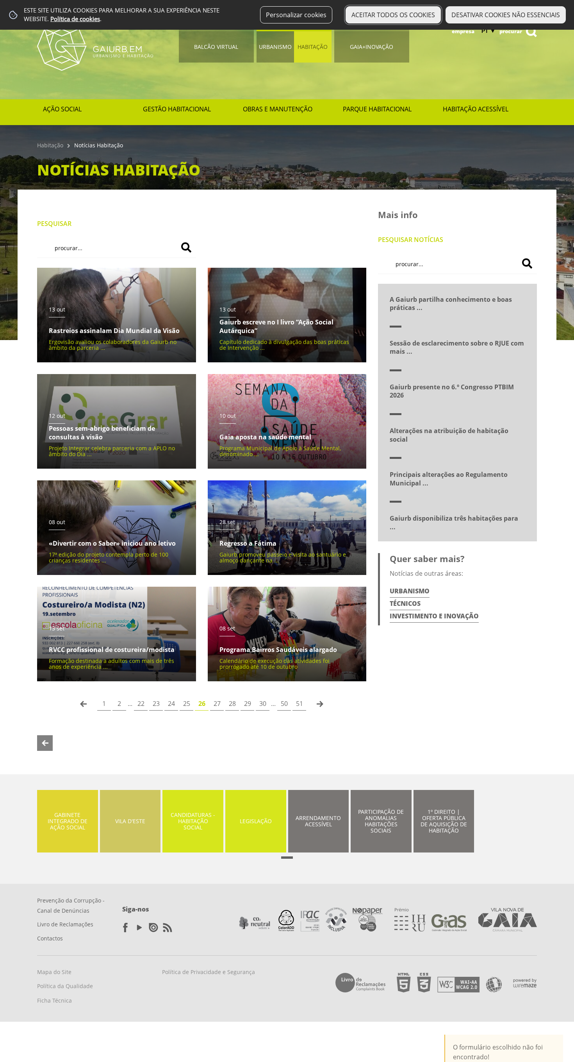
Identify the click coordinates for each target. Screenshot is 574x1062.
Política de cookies (75, 19)
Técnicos (405, 603)
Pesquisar (54, 223)
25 (186, 703)
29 (247, 703)
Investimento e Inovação (434, 616)
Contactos (50, 938)
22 (140, 703)
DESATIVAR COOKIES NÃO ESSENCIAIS (505, 15)
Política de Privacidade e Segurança (208, 972)
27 (217, 703)
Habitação (313, 46)
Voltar (45, 743)
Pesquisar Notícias (410, 239)
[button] (287, 857)
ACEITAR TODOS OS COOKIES (393, 15)
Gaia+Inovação (371, 46)
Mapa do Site (54, 972)
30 (262, 703)
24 (171, 703)
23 (156, 703)
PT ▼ (488, 31)
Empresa (463, 31)
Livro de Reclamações (65, 924)
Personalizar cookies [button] (296, 15)
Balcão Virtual (216, 46)
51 (299, 703)
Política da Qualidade (65, 986)
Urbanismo (275, 46)
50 (284, 703)
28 (232, 703)
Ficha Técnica (54, 1000)
